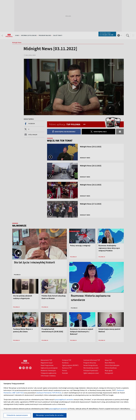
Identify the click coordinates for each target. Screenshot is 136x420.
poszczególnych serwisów (64, 399)
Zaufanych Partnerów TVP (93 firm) (48, 393)
